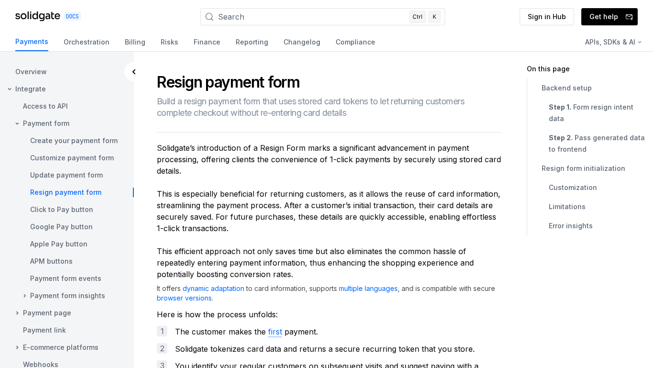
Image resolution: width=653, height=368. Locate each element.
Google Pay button (61, 227)
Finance (207, 42)
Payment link (44, 330)
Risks (169, 42)
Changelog (301, 42)
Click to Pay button (61, 209)
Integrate (30, 89)
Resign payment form (65, 192)
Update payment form (66, 175)
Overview (31, 71)
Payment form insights (67, 295)
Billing (135, 42)
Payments (31, 41)
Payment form (46, 123)
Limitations (567, 206)
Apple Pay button (58, 244)
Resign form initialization (583, 168)
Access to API (45, 106)
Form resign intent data (591, 113)
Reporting (252, 42)
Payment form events (65, 278)
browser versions (184, 298)
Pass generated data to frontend (597, 143)
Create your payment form (74, 140)
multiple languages (368, 288)
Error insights (571, 226)
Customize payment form (72, 158)
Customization (573, 187)
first (275, 331)
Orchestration (86, 42)
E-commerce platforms (60, 347)
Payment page (47, 313)
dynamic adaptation (213, 288)
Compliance (355, 42)
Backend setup (567, 88)
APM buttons (51, 261)
